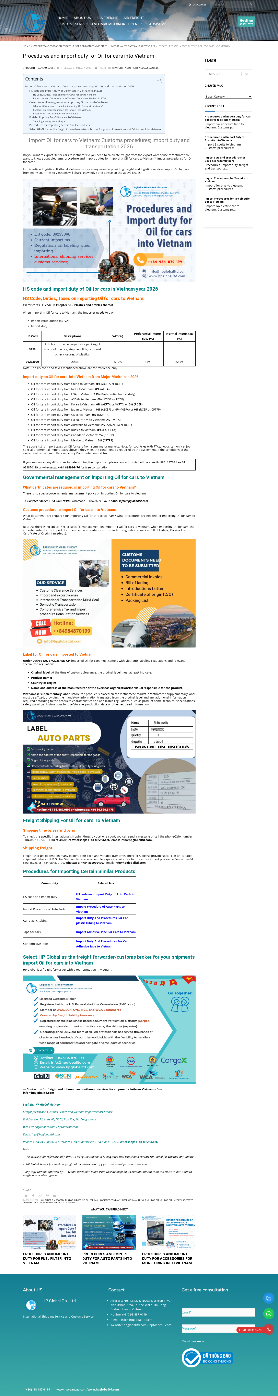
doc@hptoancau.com (39, 67)
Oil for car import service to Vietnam (54, 1202)
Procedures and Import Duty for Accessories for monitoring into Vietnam (167, 1258)
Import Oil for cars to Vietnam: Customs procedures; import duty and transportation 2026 (79, 86)
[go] (251, 4)
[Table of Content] (158, 80)
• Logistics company (109, 1200)
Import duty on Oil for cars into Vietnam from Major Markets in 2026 (69, 98)
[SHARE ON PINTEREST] (47, 1196)
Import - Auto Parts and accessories (136, 67)
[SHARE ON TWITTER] (26, 1196)
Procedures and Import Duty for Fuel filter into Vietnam (47, 1258)
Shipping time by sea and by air (49, 121)
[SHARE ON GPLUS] (40, 1196)
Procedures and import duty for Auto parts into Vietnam (107, 1258)
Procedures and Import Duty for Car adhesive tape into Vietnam (228, 118)
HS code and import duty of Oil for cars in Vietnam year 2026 (66, 90)
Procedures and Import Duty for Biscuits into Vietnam (225, 139)
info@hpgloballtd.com (130, 863)
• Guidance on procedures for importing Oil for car (69, 1200)
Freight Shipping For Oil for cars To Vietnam (55, 117)
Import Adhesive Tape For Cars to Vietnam (106, 932)
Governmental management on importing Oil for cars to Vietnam (69, 102)
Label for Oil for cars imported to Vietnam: (55, 113)
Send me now (193, 1341)
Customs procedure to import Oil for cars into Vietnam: (62, 109)
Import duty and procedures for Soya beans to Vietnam (225, 159)
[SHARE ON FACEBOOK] (33, 1196)
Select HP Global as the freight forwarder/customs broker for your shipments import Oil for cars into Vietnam (95, 129)
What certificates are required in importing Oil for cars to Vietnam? (68, 106)
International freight (133, 1200)
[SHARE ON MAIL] (54, 1196)
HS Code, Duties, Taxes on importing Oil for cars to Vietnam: (65, 94)
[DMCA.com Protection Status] (59, 1347)
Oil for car (153, 1200)
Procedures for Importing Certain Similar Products (59, 125)
